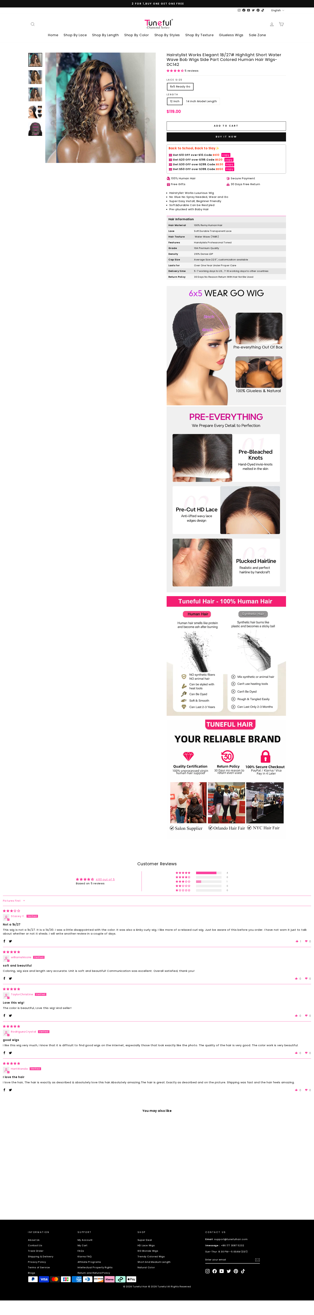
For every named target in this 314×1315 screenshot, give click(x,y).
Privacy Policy (37, 1262)
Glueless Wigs (231, 35)
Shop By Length (105, 35)
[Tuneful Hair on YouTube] (222, 1271)
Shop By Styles (167, 35)
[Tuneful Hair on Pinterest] (236, 1271)
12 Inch (175, 101)
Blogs (31, 1272)
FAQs (81, 1250)
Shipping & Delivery (40, 1256)
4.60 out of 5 (105, 879)
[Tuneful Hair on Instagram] (207, 1271)
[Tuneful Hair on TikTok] (243, 1271)
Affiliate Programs (89, 1262)
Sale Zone (257, 35)
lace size (175, 79)
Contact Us (35, 1245)
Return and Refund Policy (94, 1272)
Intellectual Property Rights (95, 1267)
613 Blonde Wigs (148, 1250)
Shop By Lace (75, 35)
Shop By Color (136, 35)
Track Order (35, 1250)
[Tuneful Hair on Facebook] (214, 1271)
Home (53, 35)
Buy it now (226, 136)
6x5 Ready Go (180, 86)
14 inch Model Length (201, 101)
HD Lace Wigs (146, 1245)
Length (173, 94)
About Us (34, 1240)
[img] (11, 911)
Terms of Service (39, 1267)
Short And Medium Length (154, 1262)
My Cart (82, 1245)
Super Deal (145, 1240)
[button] (176, 71)
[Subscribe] (257, 1260)
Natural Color (146, 1267)
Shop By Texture (199, 35)
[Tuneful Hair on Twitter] (229, 1271)
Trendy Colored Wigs (151, 1256)
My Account (85, 1240)
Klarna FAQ (85, 1256)
